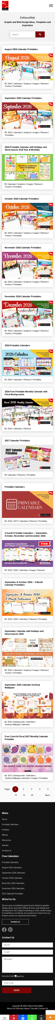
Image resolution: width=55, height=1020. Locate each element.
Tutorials (34, 1008)
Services (19, 1008)
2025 (10, 570)
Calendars (17, 84)
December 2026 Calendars (13, 888)
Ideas (26, 1008)
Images (36, 84)
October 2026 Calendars (12, 878)
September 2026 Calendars (13, 873)
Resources (6, 840)
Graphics (27, 84)
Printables (17, 86)
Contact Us (6, 851)
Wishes (5, 835)
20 (32, 795)
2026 (10, 84)
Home (4, 819)
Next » (47, 795)
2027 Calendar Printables (12, 894)
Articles (5, 845)
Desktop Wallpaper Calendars (17, 724)
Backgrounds (19, 722)
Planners (44, 84)
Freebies (5, 830)
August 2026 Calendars (12, 868)
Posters (8, 86)
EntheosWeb (37, 1006)
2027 (15, 521)
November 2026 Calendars (13, 883)
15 (24, 795)
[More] (50, 1017)
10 (16, 795)
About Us (11, 1008)
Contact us (15, 922)
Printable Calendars (10, 824)
